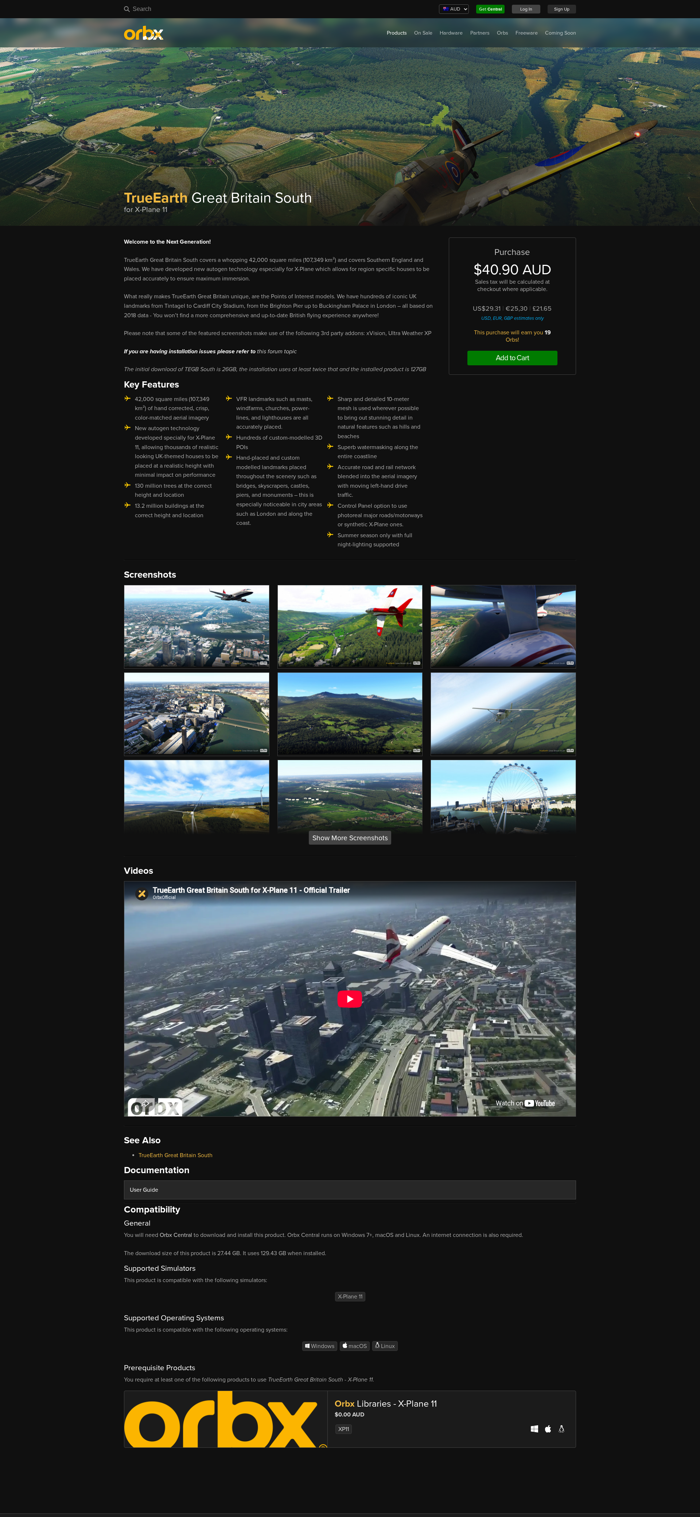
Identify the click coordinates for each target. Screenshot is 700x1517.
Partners (480, 33)
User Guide (144, 1190)
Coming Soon (560, 33)
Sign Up (561, 9)
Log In (526, 9)
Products (397, 33)
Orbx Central (176, 1235)
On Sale (423, 33)
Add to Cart (512, 358)
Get (490, 9)
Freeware (527, 33)
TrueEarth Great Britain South (176, 1155)
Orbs (502, 33)
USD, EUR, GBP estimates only (512, 318)
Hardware (451, 33)
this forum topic (277, 351)
